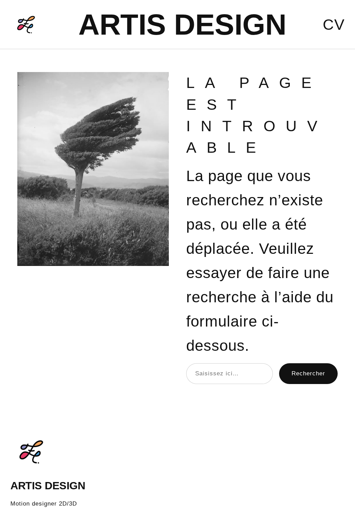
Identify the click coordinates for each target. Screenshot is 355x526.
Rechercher (308, 373)
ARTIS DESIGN (182, 24)
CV (334, 24)
